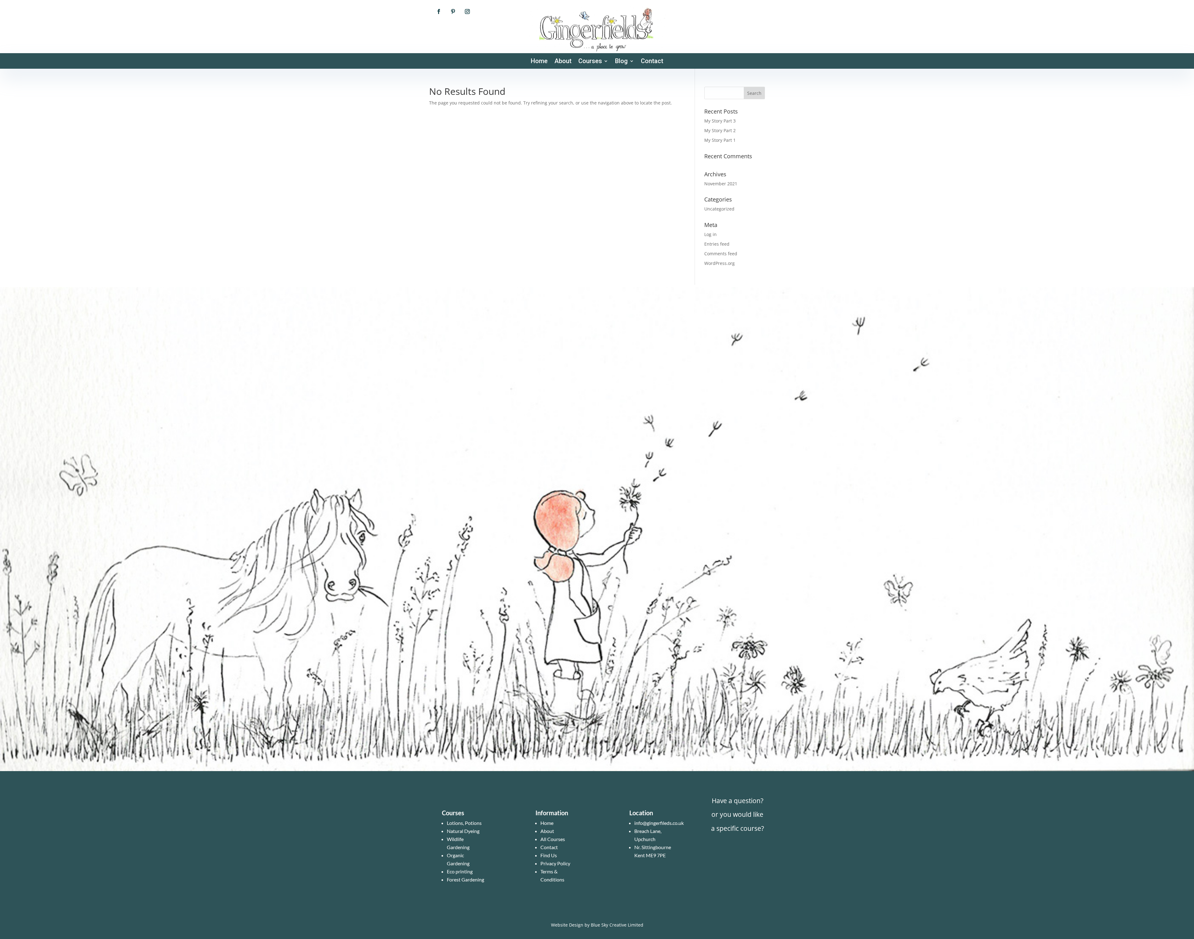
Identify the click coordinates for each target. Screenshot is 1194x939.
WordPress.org (719, 263)
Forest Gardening (465, 879)
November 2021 (720, 184)
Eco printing (460, 871)
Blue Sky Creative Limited (617, 925)
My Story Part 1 (720, 140)
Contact (652, 62)
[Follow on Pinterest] (453, 11)
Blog (621, 62)
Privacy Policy (555, 863)
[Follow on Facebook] (439, 11)
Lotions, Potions (464, 823)
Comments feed (720, 254)
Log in (710, 234)
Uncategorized (719, 209)
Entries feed (716, 244)
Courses (590, 62)
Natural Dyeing (463, 831)
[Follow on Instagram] (467, 11)
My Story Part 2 (720, 130)
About (563, 62)
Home (539, 62)
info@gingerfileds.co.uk (659, 823)
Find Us (548, 855)
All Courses (552, 839)
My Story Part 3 (720, 121)
